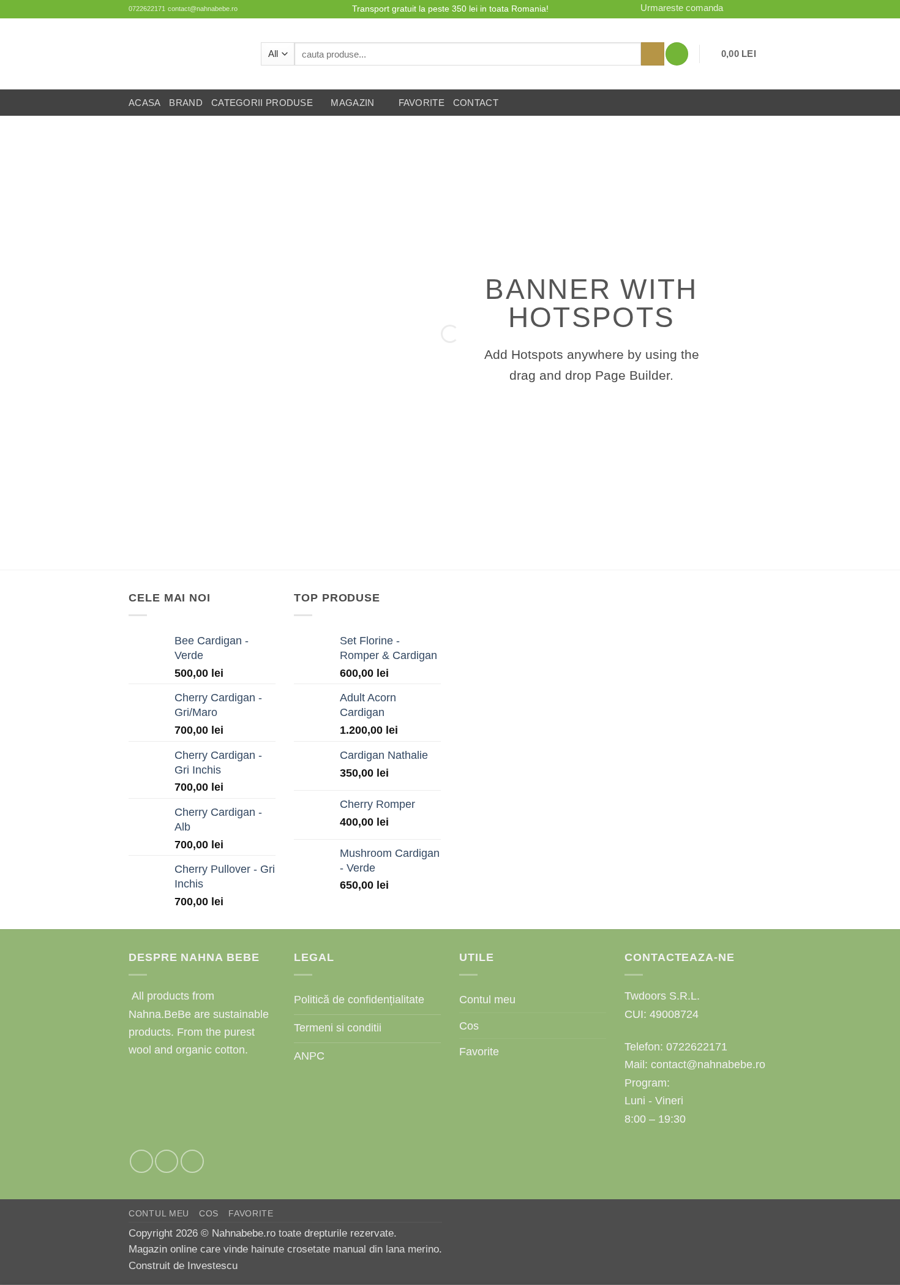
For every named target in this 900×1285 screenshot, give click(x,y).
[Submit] (652, 54)
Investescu (212, 1266)
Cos (469, 1025)
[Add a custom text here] (202, 463)
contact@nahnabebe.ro (203, 8)
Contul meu (487, 999)
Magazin (352, 103)
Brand (185, 103)
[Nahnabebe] (185, 53)
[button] (677, 53)
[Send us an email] (751, 8)
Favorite (421, 103)
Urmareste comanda (681, 8)
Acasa (144, 103)
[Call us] (764, 8)
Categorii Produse (262, 103)
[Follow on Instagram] (737, 8)
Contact (475, 103)
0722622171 (147, 8)
